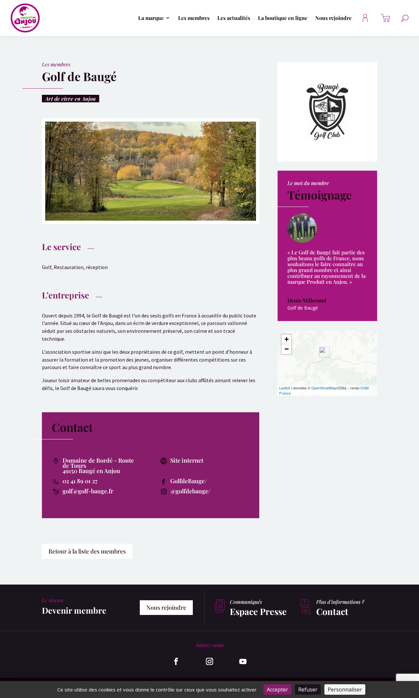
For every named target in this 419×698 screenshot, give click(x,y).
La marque (151, 18)
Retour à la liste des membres (87, 551)
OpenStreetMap (324, 387)
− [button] (286, 349)
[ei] (150, 220)
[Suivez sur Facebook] (176, 661)
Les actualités (233, 18)
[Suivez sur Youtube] (243, 661)
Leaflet (284, 387)
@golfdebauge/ (190, 491)
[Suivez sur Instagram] (209, 661)
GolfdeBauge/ (188, 481)
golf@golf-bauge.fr (88, 491)
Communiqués (246, 601)
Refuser (308, 689)
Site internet (186, 460)
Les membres (194, 18)
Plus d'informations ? (340, 601)
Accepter (277, 689)
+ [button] (286, 339)
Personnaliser (345, 689)
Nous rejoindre (333, 18)
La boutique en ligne (282, 18)
